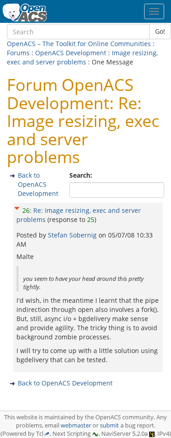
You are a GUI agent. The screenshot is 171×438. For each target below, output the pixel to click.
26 (26, 210)
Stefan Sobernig (73, 235)
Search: (81, 175)
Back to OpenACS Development (38, 184)
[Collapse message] (17, 207)
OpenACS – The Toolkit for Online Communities (79, 43)
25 (90, 219)
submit (109, 425)
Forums (18, 52)
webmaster (76, 425)
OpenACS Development (70, 52)
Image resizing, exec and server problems (82, 57)
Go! (160, 31)
